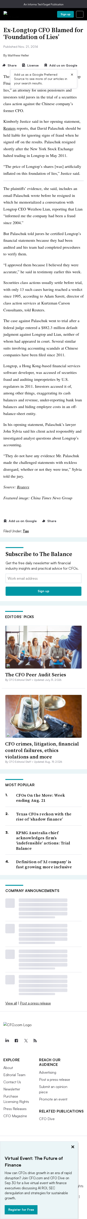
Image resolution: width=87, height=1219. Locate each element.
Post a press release (35, 1003)
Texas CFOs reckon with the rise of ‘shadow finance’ (44, 816)
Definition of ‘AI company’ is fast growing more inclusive (44, 864)
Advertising (47, 1072)
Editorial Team (14, 1075)
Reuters (9, 128)
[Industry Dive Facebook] (16, 1040)
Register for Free (21, 1209)
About (8, 1067)
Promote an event (53, 1099)
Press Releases (15, 1108)
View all (11, 1003)
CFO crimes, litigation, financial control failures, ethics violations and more (42, 750)
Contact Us (12, 1082)
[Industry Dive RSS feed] (35, 1040)
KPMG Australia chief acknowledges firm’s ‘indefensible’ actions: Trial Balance (43, 840)
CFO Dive (47, 1119)
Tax (26, 531)
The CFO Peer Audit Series (35, 674)
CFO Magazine (15, 1116)
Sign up (65, 14)
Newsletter (11, 1089)
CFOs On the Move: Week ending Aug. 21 (40, 798)
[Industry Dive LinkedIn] (7, 1040)
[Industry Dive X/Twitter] (25, 1040)
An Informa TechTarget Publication (44, 4)
